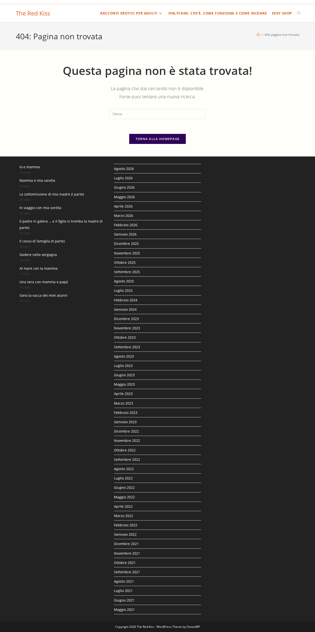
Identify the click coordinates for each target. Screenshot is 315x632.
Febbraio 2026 (125, 225)
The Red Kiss (33, 13)
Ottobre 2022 (125, 450)
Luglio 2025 (123, 290)
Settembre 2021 (127, 572)
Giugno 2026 (124, 187)
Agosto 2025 (124, 281)
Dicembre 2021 (126, 543)
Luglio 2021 (123, 590)
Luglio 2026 (123, 178)
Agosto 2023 (124, 356)
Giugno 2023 (124, 375)
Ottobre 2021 (125, 562)
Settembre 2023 (127, 347)
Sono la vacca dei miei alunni (43, 295)
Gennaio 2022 (125, 534)
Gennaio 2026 (125, 234)
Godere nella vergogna (38, 254)
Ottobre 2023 (125, 337)
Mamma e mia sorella (37, 180)
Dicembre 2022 (126, 431)
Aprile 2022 (123, 506)
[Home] (258, 34)
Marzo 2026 (123, 215)
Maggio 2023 (124, 384)
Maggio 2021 (124, 609)
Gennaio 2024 (125, 309)
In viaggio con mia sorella (40, 207)
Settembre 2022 (127, 459)
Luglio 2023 (123, 365)
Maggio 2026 (124, 197)
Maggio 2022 (124, 497)
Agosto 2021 (124, 581)
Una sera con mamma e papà (43, 282)
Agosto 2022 (124, 468)
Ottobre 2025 (125, 262)
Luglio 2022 (123, 478)
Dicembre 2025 (126, 243)
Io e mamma (29, 167)
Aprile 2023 (123, 393)
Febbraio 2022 (125, 525)
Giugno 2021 (124, 600)
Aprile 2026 (123, 206)
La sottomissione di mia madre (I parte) (51, 194)
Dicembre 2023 (126, 318)
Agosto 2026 (124, 168)
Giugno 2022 (124, 487)
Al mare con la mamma (38, 268)
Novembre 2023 (127, 328)
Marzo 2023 (123, 403)
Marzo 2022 (123, 515)
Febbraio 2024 (125, 300)
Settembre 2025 (127, 271)
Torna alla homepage (158, 139)
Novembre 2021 (127, 553)
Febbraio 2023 (125, 412)
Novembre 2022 (127, 440)
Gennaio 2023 (125, 422)
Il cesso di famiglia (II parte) (42, 241)
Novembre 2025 (127, 253)
